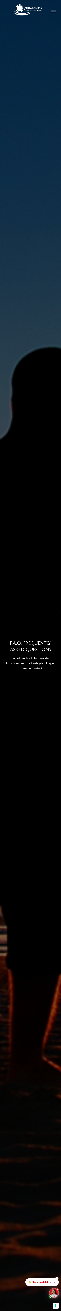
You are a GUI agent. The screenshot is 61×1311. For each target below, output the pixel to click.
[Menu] (53, 11)
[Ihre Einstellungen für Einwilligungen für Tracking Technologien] (56, 1306)
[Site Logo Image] (28, 9)
